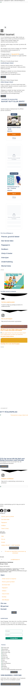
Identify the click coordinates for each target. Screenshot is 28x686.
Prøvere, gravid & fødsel (10, 237)
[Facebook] (1, 510)
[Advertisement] (14, 363)
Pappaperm (5, 245)
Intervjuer (5, 257)
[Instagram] (5, 510)
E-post (3, 76)
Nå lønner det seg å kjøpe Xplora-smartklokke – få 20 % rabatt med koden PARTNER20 (14, 330)
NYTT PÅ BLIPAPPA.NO (8, 412)
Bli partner (5, 606)
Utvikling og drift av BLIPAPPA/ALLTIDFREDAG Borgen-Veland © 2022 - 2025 (13, 571)
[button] (5, 27)
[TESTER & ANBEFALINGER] (3, 298)
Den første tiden (7, 241)
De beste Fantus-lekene (7, 336)
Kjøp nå (14, 193)
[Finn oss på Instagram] (3, 315)
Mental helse (6, 266)
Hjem (2, 536)
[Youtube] (8, 510)
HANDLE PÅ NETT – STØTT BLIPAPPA (10, 545)
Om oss (3, 539)
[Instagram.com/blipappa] (3, 475)
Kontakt (3, 542)
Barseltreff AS (15, 54)
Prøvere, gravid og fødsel (7, 516)
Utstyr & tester (6, 253)
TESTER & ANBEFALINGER (8, 302)
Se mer (14, 134)
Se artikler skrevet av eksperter (8, 291)
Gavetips (4, 596)
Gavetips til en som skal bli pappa (10, 343)
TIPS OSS (2, 531)
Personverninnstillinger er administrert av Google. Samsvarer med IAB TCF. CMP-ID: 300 (12, 569)
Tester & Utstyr (5, 528)
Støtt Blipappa (5, 599)
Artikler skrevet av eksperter (9, 578)
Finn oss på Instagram (6, 318)
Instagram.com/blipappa (7, 478)
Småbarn (4, 249)
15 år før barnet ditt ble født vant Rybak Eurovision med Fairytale (12, 459)
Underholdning (7, 262)
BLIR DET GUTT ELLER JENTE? (13, 100)
